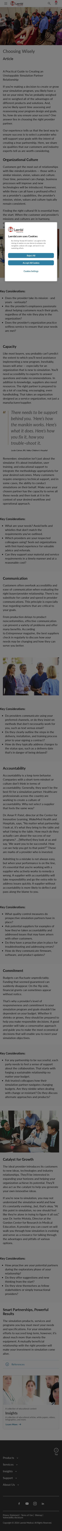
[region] (31, 252)
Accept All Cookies (31, 262)
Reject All (31, 255)
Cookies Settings (31, 271)
